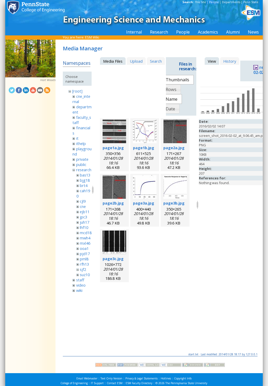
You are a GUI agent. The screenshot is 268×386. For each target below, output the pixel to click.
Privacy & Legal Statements (141, 378)
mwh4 (85, 237)
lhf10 (84, 227)
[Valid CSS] (170, 365)
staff (80, 279)
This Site (200, 2)
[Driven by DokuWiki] (192, 365)
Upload (136, 61)
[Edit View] (214, 365)
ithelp (81, 143)
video (81, 285)
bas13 (85, 175)
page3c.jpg (113, 258)
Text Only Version (111, 378)
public (81, 164)
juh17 (84, 222)
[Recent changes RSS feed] (105, 365)
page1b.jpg (143, 147)
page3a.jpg (143, 203)
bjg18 (85, 180)
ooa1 (84, 248)
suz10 (85, 274)
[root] (77, 91)
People (214, 2)
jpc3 (83, 216)
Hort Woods (47, 80)
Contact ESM (114, 383)
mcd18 (86, 232)
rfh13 (84, 264)
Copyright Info (183, 378)
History (229, 61)
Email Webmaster (86, 378)
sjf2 (83, 269)
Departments (231, 2)
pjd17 (85, 253)
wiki (79, 290)
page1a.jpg (113, 147)
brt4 (83, 185)
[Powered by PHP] (127, 365)
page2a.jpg (174, 147)
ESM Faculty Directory (139, 383)
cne (83, 206)
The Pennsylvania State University (186, 383)
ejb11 (85, 211)
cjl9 (83, 201)
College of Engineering (74, 383)
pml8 (84, 258)
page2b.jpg (113, 203)
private (82, 159)
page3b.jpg (174, 203)
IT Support (97, 383)
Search (156, 61)
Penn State (250, 2)
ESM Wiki (92, 37)
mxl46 (85, 243)
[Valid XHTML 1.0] (149, 365)
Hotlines (166, 378)
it (77, 138)
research (83, 169)
